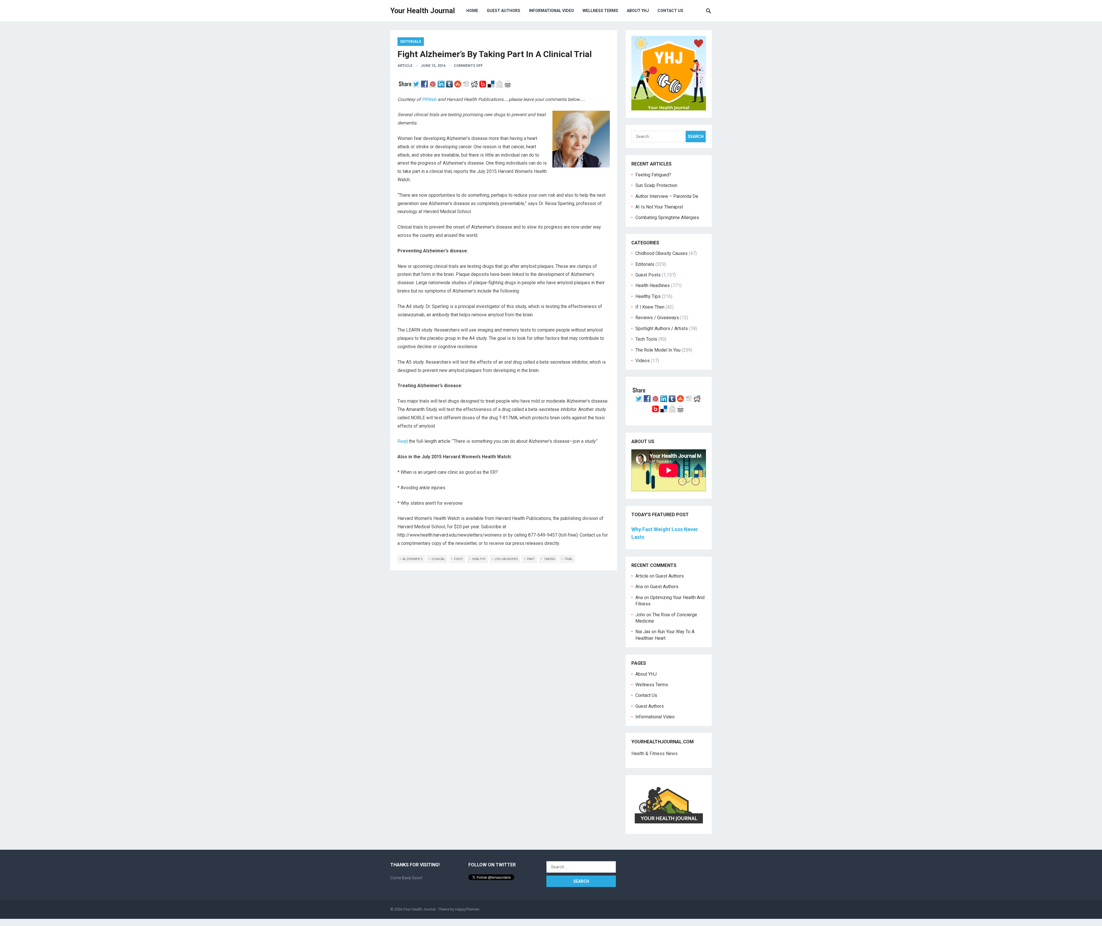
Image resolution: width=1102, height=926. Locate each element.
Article (404, 65)
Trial (568, 559)
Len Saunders (506, 559)
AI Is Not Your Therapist (659, 207)
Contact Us (670, 10)
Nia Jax (642, 631)
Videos (642, 360)
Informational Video (551, 10)
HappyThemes (467, 909)
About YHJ (638, 10)
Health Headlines (652, 285)
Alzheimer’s (413, 559)
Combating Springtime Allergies (668, 217)
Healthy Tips (648, 296)
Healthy (479, 559)
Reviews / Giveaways (657, 317)
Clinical (438, 559)
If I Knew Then (649, 307)
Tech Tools (646, 339)
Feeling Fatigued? (653, 175)
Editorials (410, 42)
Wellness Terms (600, 10)
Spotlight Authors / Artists (661, 328)
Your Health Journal (422, 11)
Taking (549, 559)
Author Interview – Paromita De (666, 196)
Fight (458, 559)
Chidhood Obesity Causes (661, 253)
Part (531, 559)
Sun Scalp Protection (656, 185)
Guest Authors (503, 10)
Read (402, 441)
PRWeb (429, 99)
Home (472, 10)
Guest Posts (648, 275)
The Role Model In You (657, 350)
